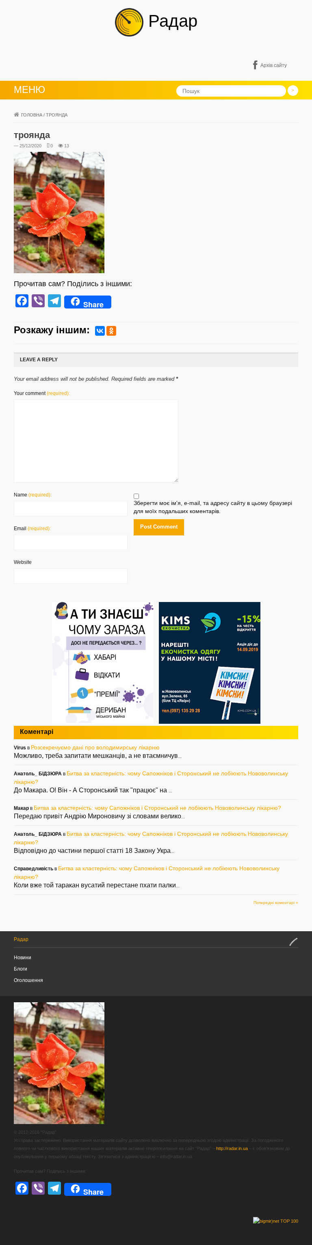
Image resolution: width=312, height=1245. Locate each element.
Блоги (20, 969)
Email (32, 528)
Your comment (42, 393)
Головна (31, 114)
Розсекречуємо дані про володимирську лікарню (95, 747)
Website (23, 562)
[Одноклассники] (111, 331)
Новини (22, 957)
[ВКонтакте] (100, 331)
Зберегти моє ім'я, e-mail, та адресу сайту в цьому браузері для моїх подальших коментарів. (213, 507)
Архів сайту (273, 65)
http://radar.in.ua (232, 1148)
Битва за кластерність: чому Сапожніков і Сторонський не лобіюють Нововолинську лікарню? (157, 808)
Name (33, 495)
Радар (170, 20)
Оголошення (28, 980)
